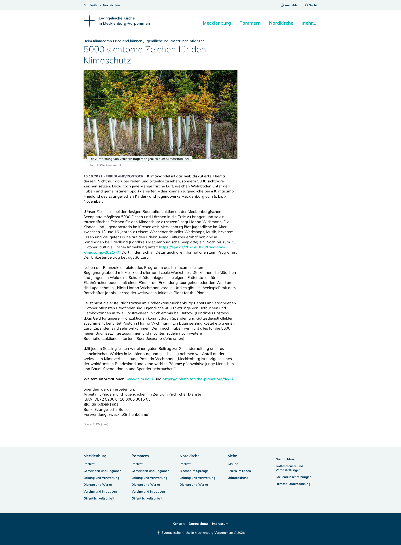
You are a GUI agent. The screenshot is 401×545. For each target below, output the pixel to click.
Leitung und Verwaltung (101, 478)
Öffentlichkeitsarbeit (99, 498)
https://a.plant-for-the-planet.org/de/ (195, 379)
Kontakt (179, 524)
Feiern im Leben (239, 471)
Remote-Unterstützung (293, 484)
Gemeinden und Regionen (102, 471)
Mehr (232, 455)
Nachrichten (285, 459)
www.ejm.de (138, 379)
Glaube (233, 464)
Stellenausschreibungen (293, 477)
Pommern (250, 23)
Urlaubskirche (238, 478)
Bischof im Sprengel (194, 471)
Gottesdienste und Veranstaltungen (289, 468)
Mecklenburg (217, 23)
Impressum (220, 524)
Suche (313, 5)
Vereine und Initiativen (100, 491)
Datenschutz (198, 524)
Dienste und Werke (98, 485)
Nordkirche (281, 23)
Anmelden (292, 5)
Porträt (89, 464)
